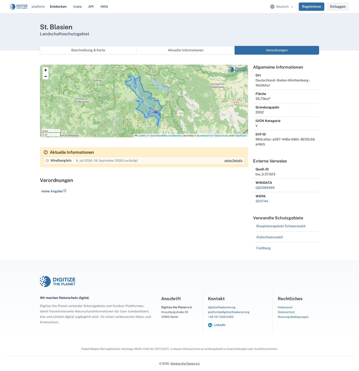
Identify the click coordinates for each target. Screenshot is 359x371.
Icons (77, 7)
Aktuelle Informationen (185, 50)
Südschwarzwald (269, 237)
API (91, 7)
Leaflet (141, 135)
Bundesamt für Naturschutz (212, 135)
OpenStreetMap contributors (166, 135)
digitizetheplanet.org (222, 307)
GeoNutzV (241, 135)
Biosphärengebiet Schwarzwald (280, 226)
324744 (262, 201)
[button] (45, 70)
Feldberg (263, 248)
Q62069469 (265, 188)
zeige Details (233, 160)
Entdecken (58, 7)
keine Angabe (52, 191)
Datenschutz (286, 312)
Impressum (285, 307)
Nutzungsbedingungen (293, 316)
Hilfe (104, 7)
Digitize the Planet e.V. (185, 363)
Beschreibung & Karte (88, 50)
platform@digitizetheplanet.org (229, 312)
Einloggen (338, 7)
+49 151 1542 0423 (221, 316)
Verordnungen (277, 50)
